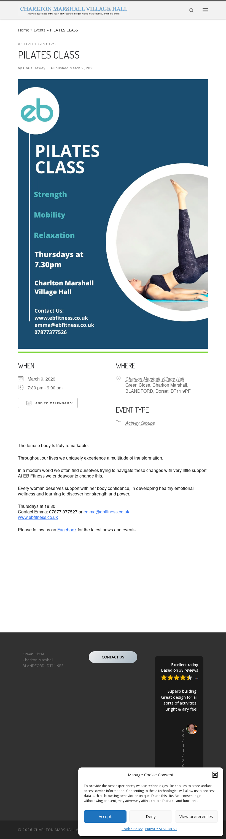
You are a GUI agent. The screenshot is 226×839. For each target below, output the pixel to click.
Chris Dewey (34, 68)
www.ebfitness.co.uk (38, 517)
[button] (215, 774)
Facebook (67, 529)
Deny (151, 816)
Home (23, 30)
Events (39, 30)
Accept (105, 816)
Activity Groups (140, 423)
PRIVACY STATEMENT (161, 829)
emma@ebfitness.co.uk (106, 511)
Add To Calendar (51, 403)
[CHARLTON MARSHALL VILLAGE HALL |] (73, 9)
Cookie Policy (132, 829)
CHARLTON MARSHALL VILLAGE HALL (67, 829)
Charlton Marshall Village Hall (154, 379)
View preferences (196, 816)
